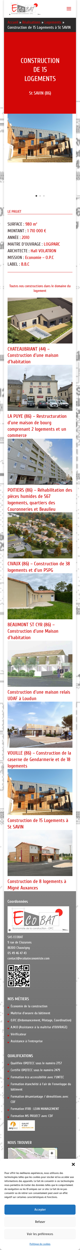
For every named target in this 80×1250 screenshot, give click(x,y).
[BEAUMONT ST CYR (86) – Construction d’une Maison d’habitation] (40, 596)
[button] (73, 1164)
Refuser (40, 1222)
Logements (52, 22)
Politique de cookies (40, 1244)
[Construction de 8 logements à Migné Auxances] (40, 853)
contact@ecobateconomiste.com (29, 958)
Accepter (40, 1210)
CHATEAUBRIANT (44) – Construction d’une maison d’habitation (33, 355)
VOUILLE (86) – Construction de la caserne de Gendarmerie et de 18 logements (39, 759)
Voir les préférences (40, 1234)
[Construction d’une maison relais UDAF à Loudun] (40, 664)
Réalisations (31, 22)
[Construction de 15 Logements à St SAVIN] (40, 792)
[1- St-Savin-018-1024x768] (40, 162)
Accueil (13, 22)
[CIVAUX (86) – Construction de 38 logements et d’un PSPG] (40, 535)
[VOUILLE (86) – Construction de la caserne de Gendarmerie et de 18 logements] (40, 725)
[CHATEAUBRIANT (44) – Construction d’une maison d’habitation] (40, 321)
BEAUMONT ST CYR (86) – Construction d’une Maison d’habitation (33, 631)
